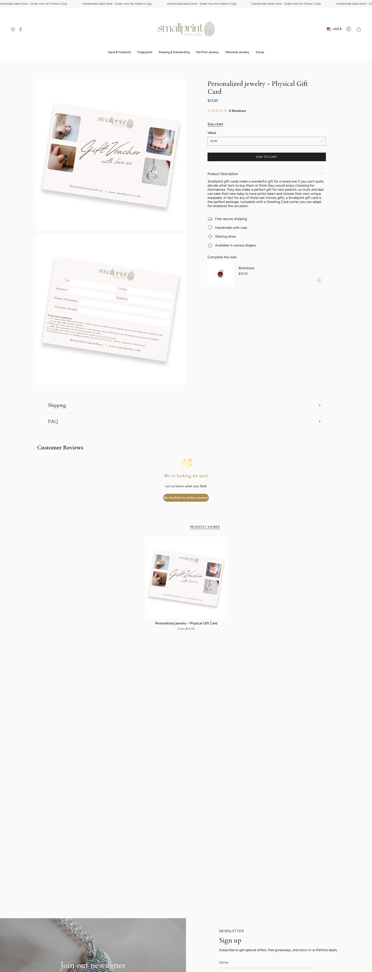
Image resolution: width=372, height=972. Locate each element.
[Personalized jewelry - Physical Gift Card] (186, 577)
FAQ (53, 421)
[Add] (319, 279)
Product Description (223, 174)
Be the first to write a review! (186, 498)
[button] (144, 52)
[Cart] (359, 29)
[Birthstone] (220, 274)
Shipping (57, 405)
